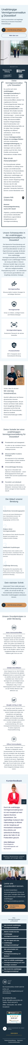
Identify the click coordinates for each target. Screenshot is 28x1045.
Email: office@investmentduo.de (12, 1000)
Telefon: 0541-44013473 (10, 1002)
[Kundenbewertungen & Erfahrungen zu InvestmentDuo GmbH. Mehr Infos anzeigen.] (14, 1017)
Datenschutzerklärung (10, 1040)
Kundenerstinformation (14, 1042)
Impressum (20, 1040)
